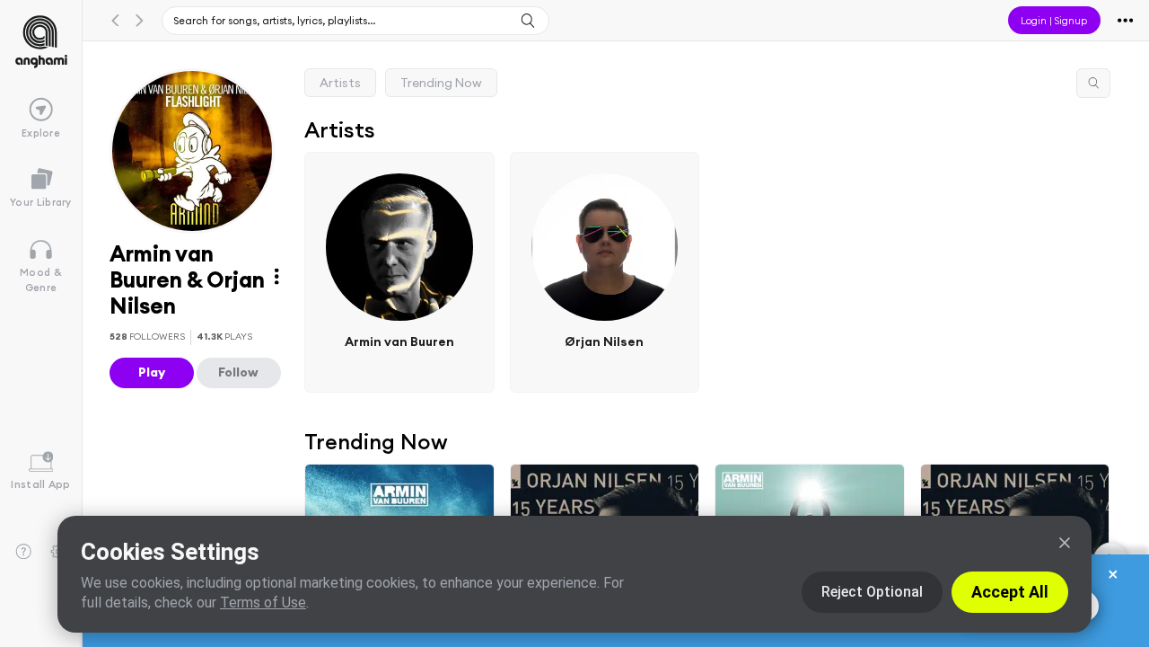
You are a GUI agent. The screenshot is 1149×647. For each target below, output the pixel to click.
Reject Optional (872, 591)
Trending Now (441, 83)
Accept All (1009, 591)
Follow (238, 372)
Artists (340, 83)
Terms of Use (263, 602)
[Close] (1064, 542)
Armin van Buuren (399, 341)
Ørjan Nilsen (605, 341)
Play (151, 372)
